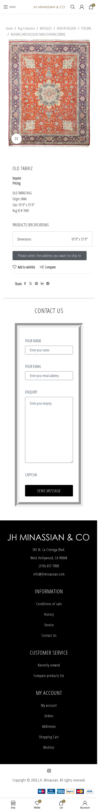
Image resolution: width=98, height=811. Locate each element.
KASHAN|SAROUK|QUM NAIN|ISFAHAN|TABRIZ (38, 34)
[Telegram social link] (48, 284)
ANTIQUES (46, 28)
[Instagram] (49, 771)
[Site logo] (49, 6)
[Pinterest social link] (36, 284)
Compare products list (49, 675)
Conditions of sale (49, 603)
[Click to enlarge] (16, 139)
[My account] (81, 6)
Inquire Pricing (17, 180)
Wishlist (48, 747)
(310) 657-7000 (49, 565)
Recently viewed (49, 665)
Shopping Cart (49, 736)
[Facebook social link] (25, 284)
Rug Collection (26, 28)
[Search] (72, 6)
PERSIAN (86, 28)
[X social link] (31, 284)
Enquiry (31, 392)
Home (9, 28)
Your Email (33, 366)
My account (49, 705)
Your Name (33, 340)
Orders (49, 715)
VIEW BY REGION (66, 28)
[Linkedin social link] (42, 284)
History (49, 614)
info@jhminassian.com (49, 574)
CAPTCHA (31, 474)
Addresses (49, 726)
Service (49, 624)
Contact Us (49, 635)
